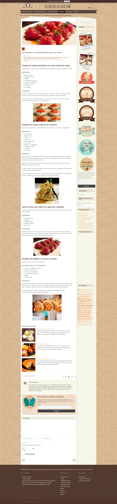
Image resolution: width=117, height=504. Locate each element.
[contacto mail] (93, 7)
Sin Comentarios (50, 57)
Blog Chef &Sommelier (84, 480)
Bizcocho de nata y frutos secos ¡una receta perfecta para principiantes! (86, 219)
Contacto (76, 11)
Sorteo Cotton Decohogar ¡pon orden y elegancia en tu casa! (36, 484)
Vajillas (62, 478)
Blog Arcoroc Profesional (85, 478)
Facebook (83, 7)
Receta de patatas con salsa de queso (46, 329)
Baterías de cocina (65, 484)
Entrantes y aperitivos (36, 15)
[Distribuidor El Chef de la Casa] (86, 155)
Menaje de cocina (27, 11)
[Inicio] (58, 8)
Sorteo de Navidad (83, 215)
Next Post (74, 460)
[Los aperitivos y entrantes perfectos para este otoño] (49, 33)
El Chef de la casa (39, 57)
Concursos (69, 11)
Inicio (21, 15)
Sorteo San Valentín (83, 213)
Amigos (62, 490)
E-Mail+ (74, 375)
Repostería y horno (65, 480)
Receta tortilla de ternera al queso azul (46, 359)
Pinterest (91, 7)
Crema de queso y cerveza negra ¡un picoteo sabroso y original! (36, 482)
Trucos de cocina (52, 11)
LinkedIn (68, 375)
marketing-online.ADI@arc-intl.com (86, 30)
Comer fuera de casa (40, 11)
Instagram (88, 7)
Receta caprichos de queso (43, 344)
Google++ (71, 375)
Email (39, 405)
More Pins (92, 305)
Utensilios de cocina (66, 482)
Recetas (61, 11)
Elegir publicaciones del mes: (84, 203)
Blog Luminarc (82, 476)
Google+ (86, 7)
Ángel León (81, 194)
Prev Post (23, 460)
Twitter (81, 7)
